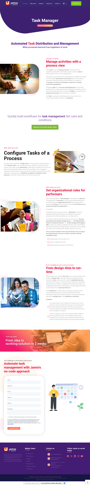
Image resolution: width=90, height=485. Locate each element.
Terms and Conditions (39, 476)
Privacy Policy (45, 476)
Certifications (30, 456)
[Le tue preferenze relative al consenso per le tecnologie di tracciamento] (87, 482)
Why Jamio (33, 3)
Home (40, 25)
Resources (49, 3)
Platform (25, 3)
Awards (29, 458)
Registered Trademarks (53, 476)
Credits (59, 476)
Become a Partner (31, 466)
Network (41, 3)
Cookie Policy (31, 476)
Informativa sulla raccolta (31, 483)
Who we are (30, 453)
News (28, 461)
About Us (57, 3)
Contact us (30, 468)
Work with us (30, 463)
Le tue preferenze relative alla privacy (51, 483)
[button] (76, 3)
